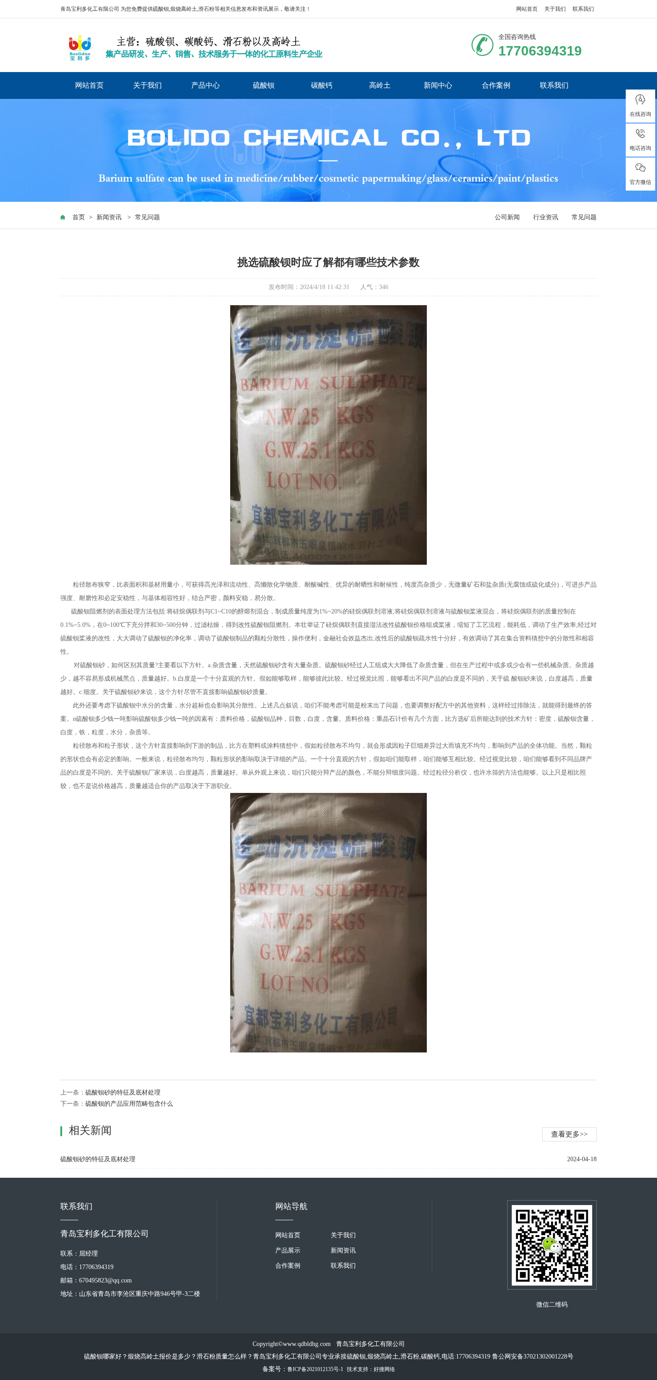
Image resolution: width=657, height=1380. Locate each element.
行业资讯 (545, 217)
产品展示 (287, 1250)
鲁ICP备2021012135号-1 (315, 1369)
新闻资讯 (109, 217)
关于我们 (555, 9)
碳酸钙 (322, 85)
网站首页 (527, 9)
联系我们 (583, 9)
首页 (78, 217)
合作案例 (496, 85)
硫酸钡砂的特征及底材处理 (122, 1092)
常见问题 (147, 217)
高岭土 (380, 85)
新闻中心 (438, 85)
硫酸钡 (161, 9)
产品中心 (205, 85)
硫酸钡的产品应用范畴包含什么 (129, 1103)
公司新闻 (507, 217)
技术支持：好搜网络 (371, 1369)
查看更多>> (569, 1134)
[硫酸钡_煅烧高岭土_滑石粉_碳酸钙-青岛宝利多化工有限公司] (194, 47)
